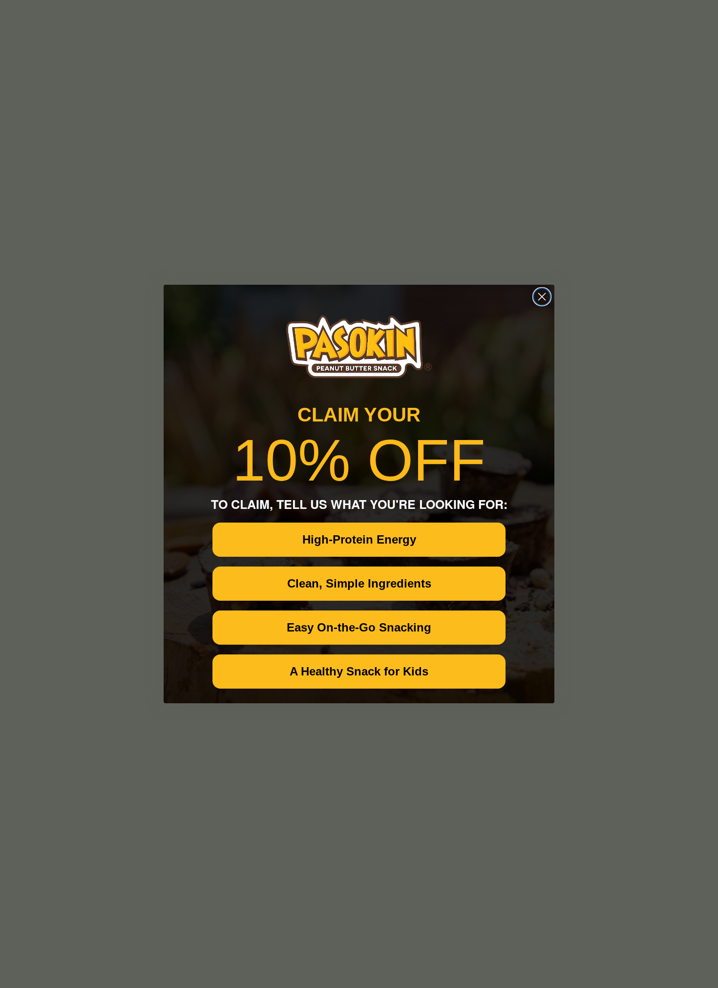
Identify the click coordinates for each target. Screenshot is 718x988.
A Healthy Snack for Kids (359, 671)
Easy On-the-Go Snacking (359, 627)
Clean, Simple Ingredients (359, 583)
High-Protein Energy (359, 539)
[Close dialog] (541, 296)
